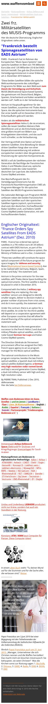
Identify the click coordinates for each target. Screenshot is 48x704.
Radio (25, 666)
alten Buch (15, 567)
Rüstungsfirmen (18, 11)
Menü (38, 3)
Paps (11, 649)
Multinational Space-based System (24, 266)
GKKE (17, 666)
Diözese (7, 666)
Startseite (5, 11)
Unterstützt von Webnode (14, 694)
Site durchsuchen (44, 3)
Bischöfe (40, 663)
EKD (5, 669)
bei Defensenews (23, 385)
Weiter (23, 573)
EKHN (41, 666)
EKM (33, 666)
